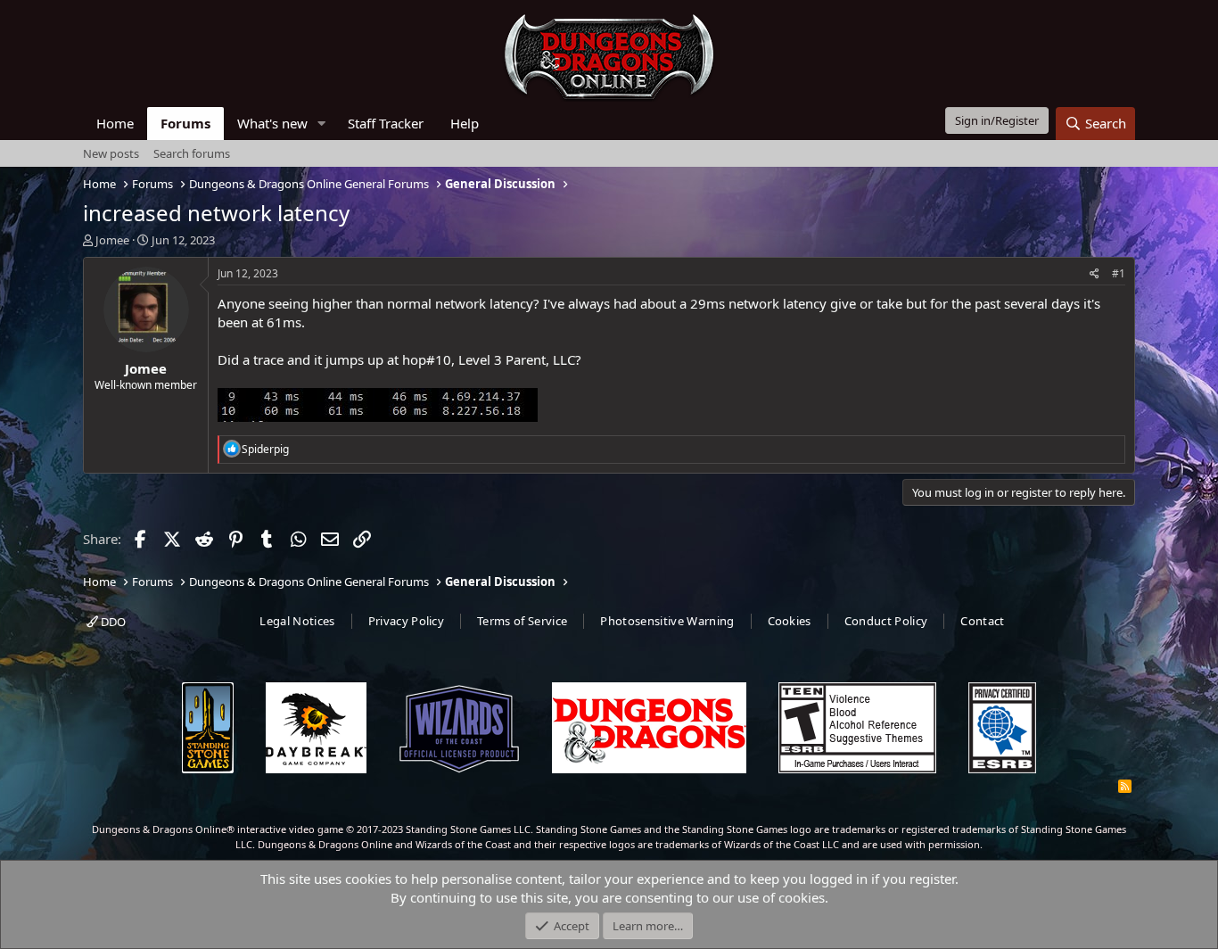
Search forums (191, 153)
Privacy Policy (406, 621)
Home (115, 123)
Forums (185, 123)
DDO (112, 622)
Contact (982, 621)
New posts (111, 153)
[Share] (1094, 274)
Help (464, 123)
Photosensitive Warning (667, 621)
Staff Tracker (386, 123)
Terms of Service (522, 621)
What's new (272, 123)
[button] (321, 123)
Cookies (789, 621)
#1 (1118, 273)
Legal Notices (296, 621)
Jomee (112, 240)
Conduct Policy (886, 621)
